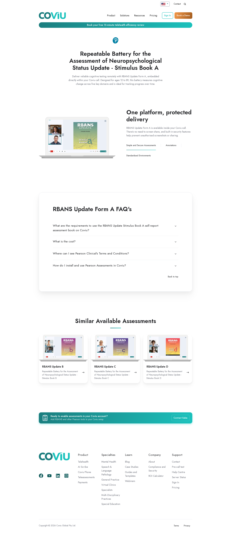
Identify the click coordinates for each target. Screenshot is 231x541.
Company (154, 455)
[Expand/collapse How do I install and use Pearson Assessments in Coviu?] (175, 266)
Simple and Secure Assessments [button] (141, 145)
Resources (139, 15)
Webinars (130, 481)
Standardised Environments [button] (138, 155)
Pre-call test (178, 467)
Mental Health (108, 462)
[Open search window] (185, 4)
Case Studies (131, 467)
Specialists (106, 490)
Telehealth (83, 462)
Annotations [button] (171, 145)
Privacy (187, 525)
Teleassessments (86, 477)
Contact (177, 3)
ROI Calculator (156, 476)
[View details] (41, 476)
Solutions (124, 15)
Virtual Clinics (108, 485)
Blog (127, 462)
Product (111, 15)
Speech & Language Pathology (106, 470)
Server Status (179, 477)
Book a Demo (183, 15)
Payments (83, 482)
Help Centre (178, 472)
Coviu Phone (84, 472)
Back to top (173, 276)
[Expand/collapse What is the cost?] (175, 242)
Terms (176, 525)
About (151, 462)
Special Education (110, 504)
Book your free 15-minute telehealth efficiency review (115, 25)
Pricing (153, 15)
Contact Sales (180, 417)
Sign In (167, 15)
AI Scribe (83, 467)
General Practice (110, 479)
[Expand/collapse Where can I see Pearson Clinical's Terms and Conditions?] (175, 254)
